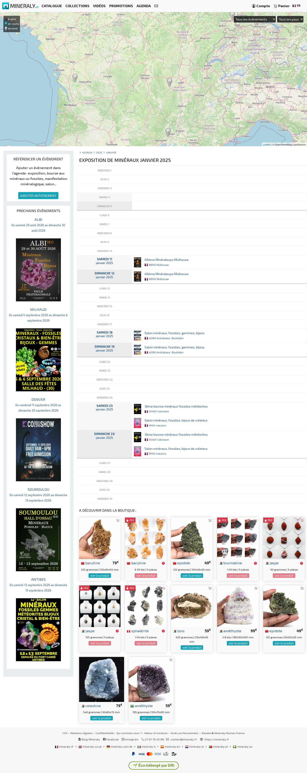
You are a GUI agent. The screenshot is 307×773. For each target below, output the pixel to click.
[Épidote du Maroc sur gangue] (284, 605)
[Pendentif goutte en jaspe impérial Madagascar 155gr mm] (100, 605)
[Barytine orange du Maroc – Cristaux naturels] (146, 538)
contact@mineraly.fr (184, 739)
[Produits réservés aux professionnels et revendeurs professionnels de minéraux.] (163, 563)
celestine (93, 705)
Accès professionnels (185, 733)
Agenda (87, 152)
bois (180, 630)
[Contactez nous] (156, 6)
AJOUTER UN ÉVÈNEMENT (38, 195)
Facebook (112, 739)
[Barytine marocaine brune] (100, 538)
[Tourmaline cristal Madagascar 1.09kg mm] (238, 538)
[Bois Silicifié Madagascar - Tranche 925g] (192, 605)
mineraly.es (172, 746)
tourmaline (232, 562)
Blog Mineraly (90, 739)
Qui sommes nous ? (129, 733)
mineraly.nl (197, 746)
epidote (183, 562)
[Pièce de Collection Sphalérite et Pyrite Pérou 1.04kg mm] (146, 605)
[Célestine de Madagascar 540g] (101, 679)
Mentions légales (81, 733)
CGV (64, 733)
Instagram (131, 739)
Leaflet (266, 144)
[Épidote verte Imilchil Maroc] (192, 538)
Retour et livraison (156, 733)
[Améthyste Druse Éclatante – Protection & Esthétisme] (151, 679)
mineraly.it (148, 746)
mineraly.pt (220, 746)
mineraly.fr (66, 746)
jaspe (274, 562)
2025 (99, 152)
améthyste (231, 630)
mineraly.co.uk (92, 746)
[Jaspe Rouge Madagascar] (284, 538)
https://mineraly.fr (217, 739)
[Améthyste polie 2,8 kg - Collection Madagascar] (238, 605)
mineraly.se (244, 746)
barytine (92, 562)
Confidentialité (105, 733)
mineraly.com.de (121, 746)
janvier (111, 152)
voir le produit (99, 575)
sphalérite (139, 630)
